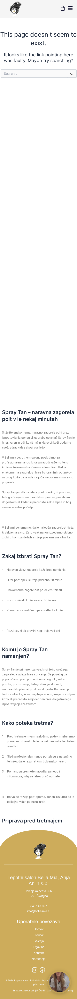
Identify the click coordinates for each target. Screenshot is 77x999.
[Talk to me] (59, 982)
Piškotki (40, 990)
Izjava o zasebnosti (23, 990)
